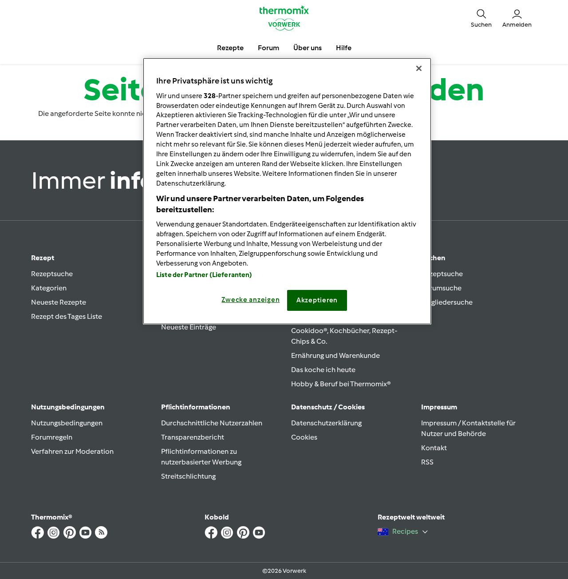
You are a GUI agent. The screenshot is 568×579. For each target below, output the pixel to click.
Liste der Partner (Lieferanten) (204, 275)
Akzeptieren (317, 300)
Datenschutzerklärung (326, 423)
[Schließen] (419, 68)
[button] (481, 18)
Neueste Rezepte (58, 302)
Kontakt (434, 448)
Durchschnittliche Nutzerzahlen (211, 423)
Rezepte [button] (230, 48)
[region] (287, 191)
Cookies (304, 437)
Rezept (42, 258)
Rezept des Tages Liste (66, 316)
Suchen (433, 258)
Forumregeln (51, 437)
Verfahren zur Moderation (72, 451)
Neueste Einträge (188, 327)
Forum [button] (268, 48)
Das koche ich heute (323, 369)
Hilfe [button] (343, 48)
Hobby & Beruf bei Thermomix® (341, 384)
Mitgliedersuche (447, 302)
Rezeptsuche (52, 274)
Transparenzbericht (192, 437)
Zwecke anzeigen (250, 300)
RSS (427, 462)
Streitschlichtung (188, 476)
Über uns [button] (307, 48)
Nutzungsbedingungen (67, 423)
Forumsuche (441, 288)
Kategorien (49, 288)
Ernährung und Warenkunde (335, 355)
